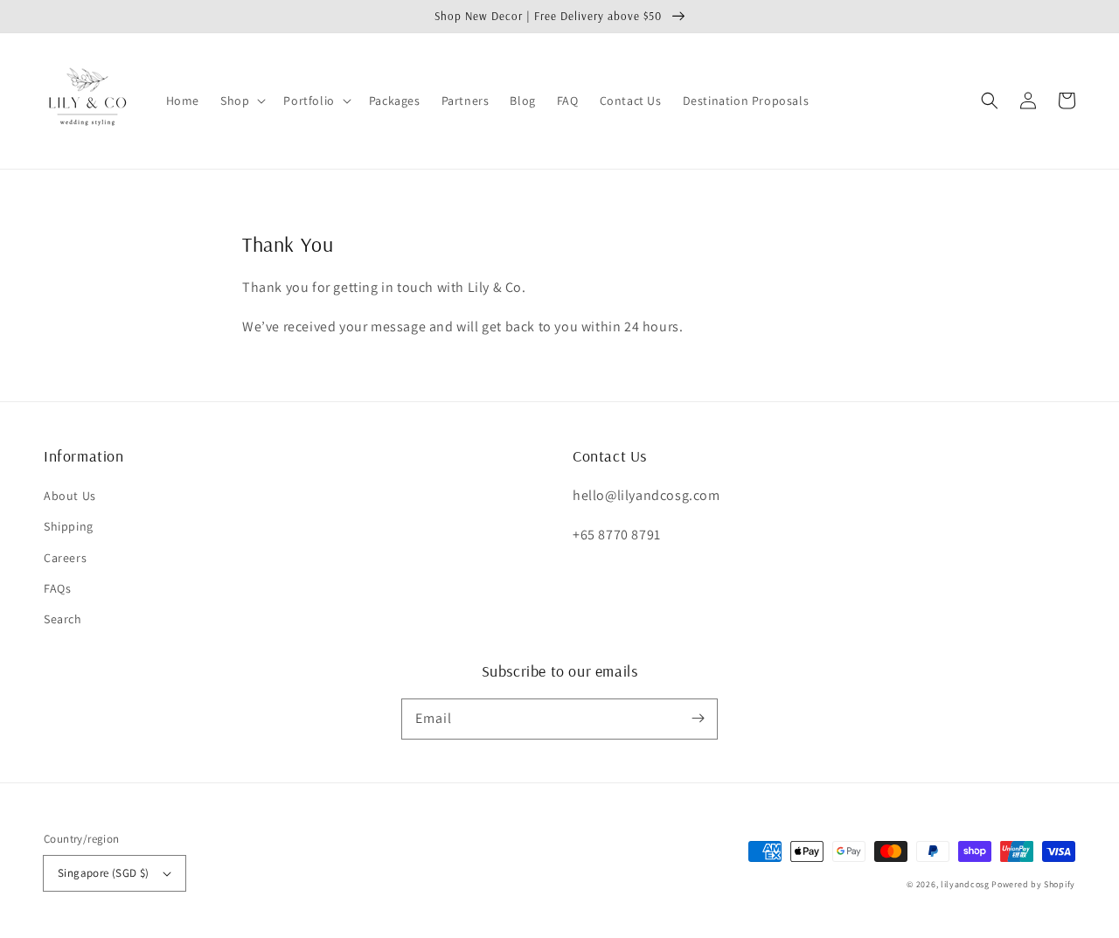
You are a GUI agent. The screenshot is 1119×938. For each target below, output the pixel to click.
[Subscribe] (697, 718)
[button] (241, 100)
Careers (65, 558)
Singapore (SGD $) (103, 872)
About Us (70, 496)
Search (63, 619)
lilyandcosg (965, 884)
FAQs (57, 588)
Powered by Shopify (1033, 884)
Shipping (69, 526)
